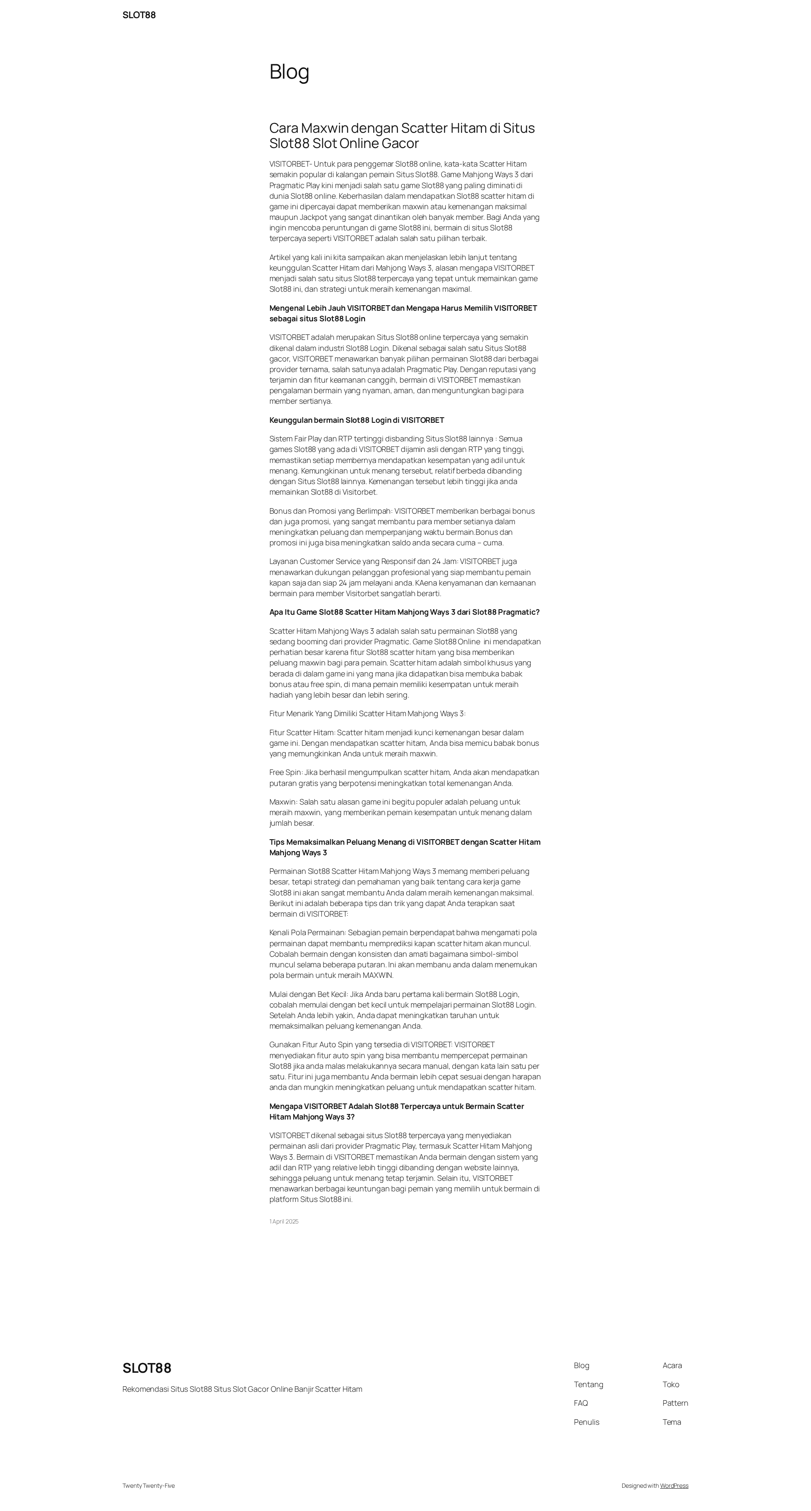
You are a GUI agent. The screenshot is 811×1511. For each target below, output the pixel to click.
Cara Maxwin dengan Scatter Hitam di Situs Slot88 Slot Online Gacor (402, 135)
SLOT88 (138, 14)
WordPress (674, 1485)
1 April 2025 (284, 1221)
